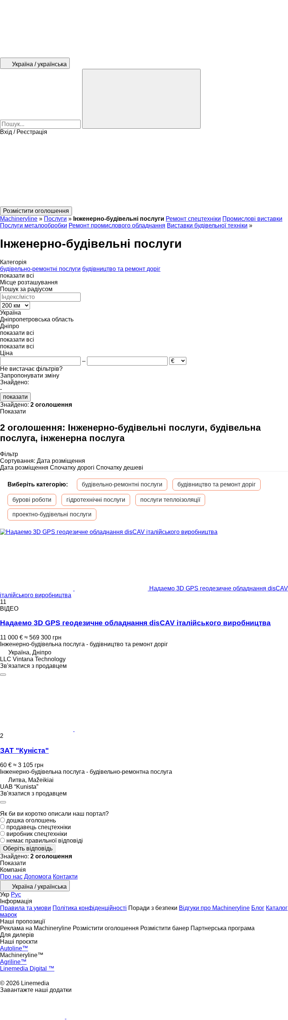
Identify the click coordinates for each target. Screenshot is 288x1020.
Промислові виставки (252, 219)
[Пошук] (141, 99)
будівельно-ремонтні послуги (122, 484)
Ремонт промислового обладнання (117, 225)
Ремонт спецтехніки (193, 219)
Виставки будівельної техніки (207, 225)
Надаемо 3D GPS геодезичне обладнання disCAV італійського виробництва (135, 623)
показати (15, 397)
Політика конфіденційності (89, 908)
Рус (16, 894)
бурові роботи (31, 500)
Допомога (37, 876)
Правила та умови (25, 908)
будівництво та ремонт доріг (216, 484)
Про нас (11, 876)
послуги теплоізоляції (170, 500)
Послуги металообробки (33, 225)
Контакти (65, 876)
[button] (144, 171)
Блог (257, 908)
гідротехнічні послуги (95, 500)
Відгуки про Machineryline (214, 908)
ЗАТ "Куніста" (24, 750)
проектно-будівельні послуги (52, 514)
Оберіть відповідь (27, 848)
